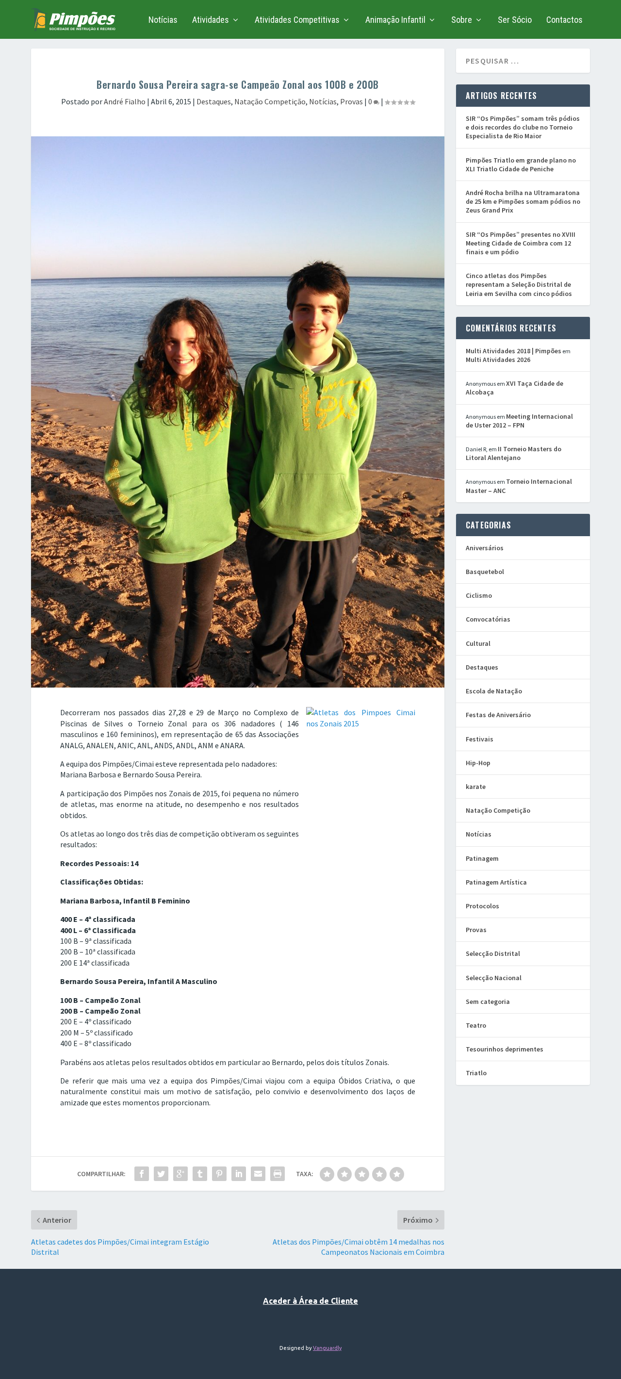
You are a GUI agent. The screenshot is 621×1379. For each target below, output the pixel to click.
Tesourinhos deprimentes (504, 1049)
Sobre (461, 20)
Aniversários (485, 547)
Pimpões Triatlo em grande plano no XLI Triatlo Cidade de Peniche (521, 164)
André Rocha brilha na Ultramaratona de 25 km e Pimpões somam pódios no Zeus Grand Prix (523, 201)
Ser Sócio (515, 20)
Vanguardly (327, 1348)
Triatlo (476, 1072)
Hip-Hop (478, 762)
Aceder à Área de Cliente (310, 1301)
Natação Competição (270, 101)
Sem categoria (488, 1001)
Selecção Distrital (493, 953)
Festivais (479, 739)
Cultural (478, 643)
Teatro (476, 1025)
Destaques (213, 101)
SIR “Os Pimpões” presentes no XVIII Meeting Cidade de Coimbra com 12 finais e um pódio (520, 243)
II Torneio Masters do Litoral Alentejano (513, 453)
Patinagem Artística (496, 882)
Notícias (163, 20)
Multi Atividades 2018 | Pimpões (513, 350)
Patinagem (482, 858)
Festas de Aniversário (498, 714)
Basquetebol (485, 571)
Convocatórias (488, 619)
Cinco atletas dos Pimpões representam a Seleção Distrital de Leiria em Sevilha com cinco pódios (519, 284)
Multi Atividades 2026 (498, 359)
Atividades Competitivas (297, 20)
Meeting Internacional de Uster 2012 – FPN (519, 420)
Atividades (210, 20)
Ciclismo (479, 595)
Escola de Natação (494, 691)
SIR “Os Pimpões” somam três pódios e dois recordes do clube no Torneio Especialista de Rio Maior (523, 127)
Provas (351, 101)
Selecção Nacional (494, 977)
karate (476, 786)
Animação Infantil (395, 20)
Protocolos (482, 906)
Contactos (564, 20)
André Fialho (125, 101)
